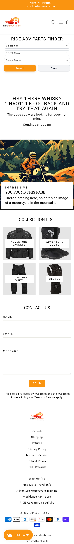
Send (37, 383)
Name (7, 316)
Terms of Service (44, 397)
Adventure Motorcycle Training (37, 490)
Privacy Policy (19, 397)
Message (10, 351)
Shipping (37, 437)
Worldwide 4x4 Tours (37, 496)
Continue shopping (37, 124)
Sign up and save (36, 513)
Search (19, 68)
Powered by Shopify (37, 541)
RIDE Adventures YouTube (37, 502)
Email (8, 334)
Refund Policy (37, 461)
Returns (37, 443)
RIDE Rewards (37, 467)
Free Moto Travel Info (37, 484)
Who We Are (37, 478)
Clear (54, 68)
